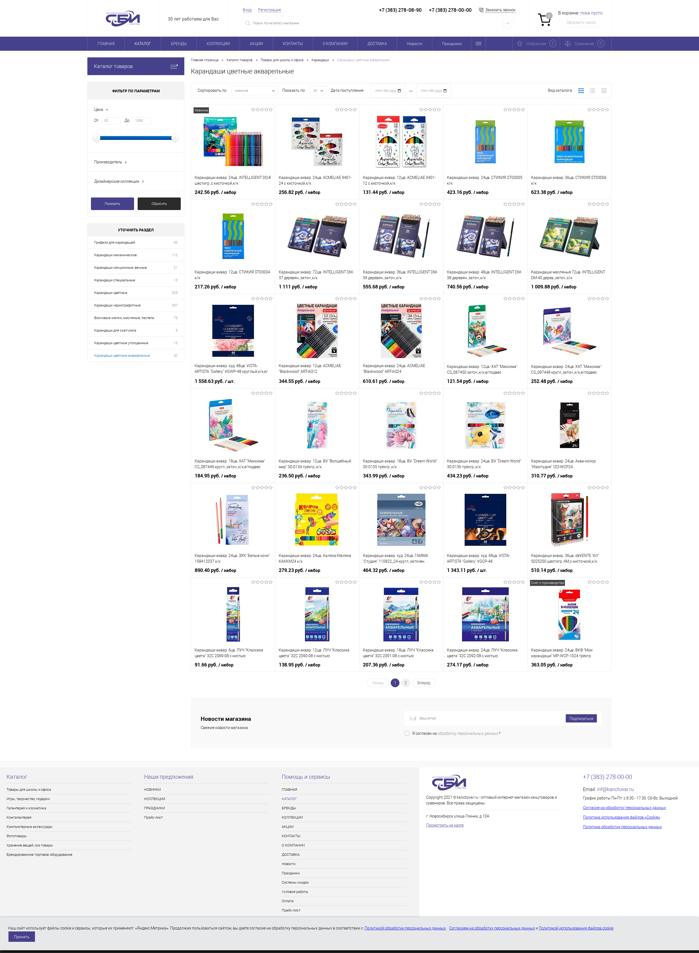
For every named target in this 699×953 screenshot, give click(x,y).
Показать (112, 204)
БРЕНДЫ (179, 44)
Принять (21, 937)
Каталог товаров (113, 66)
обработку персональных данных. (468, 733)
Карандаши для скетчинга (115, 330)
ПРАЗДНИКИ (154, 808)
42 (175, 355)
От (96, 120)
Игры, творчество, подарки (28, 799)
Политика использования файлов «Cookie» (621, 817)
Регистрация (269, 10)
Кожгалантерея (19, 817)
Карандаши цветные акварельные (122, 355)
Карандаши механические (115, 255)
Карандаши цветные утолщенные (121, 343)
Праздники (452, 44)
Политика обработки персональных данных (622, 827)
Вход (247, 10)
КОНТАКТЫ (293, 44)
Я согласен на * (456, 733)
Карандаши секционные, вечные (120, 267)
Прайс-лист (153, 817)
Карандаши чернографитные (117, 305)
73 (175, 318)
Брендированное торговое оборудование (39, 854)
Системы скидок (295, 882)
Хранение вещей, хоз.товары (30, 845)
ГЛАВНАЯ (106, 44)
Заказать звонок (500, 10)
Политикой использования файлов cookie (576, 928)
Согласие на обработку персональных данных (624, 808)
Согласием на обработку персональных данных (492, 928)
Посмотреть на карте (445, 825)
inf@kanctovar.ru (615, 789)
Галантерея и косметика (26, 808)
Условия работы (295, 892)
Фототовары (17, 836)
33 (175, 242)
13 (175, 280)
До (127, 120)
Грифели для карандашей (114, 242)
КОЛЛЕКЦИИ (218, 44)
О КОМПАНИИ (335, 44)
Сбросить (159, 204)
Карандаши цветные (110, 293)
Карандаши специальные (114, 280)
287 (174, 305)
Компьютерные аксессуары (29, 827)
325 (174, 293)
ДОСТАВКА (377, 44)
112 (174, 255)
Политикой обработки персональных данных (405, 928)
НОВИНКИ (152, 789)
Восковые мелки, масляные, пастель (124, 318)
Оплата (288, 901)
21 (175, 267)
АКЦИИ (256, 44)
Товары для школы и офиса (29, 789)
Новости (414, 44)
